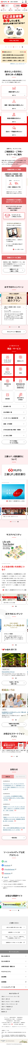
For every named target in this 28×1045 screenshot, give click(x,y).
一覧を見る (21, 52)
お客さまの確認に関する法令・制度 (14, 927)
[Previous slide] (6, 47)
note (5, 877)
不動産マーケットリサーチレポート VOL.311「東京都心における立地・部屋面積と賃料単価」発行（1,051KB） (14, 819)
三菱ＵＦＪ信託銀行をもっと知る (16, 501)
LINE (5, 861)
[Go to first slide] (26, 598)
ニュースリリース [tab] (20, 776)
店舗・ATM (10, 10)
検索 (22, 2)
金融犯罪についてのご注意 (14, 932)
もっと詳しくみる (19, 249)
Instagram (7, 873)
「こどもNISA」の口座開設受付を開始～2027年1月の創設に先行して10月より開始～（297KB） (14, 798)
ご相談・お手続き (18, 10)
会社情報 (3, 977)
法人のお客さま (5, 961)
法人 (7, 5)
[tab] (9, 521)
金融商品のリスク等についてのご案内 (14, 942)
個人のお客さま (5, 956)
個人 (3, 5)
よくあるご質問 (24, 10)
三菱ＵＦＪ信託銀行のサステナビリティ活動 (15, 590)
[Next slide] (19, 47)
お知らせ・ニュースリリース (17, 63)
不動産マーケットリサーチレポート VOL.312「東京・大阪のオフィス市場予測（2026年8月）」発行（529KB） (14, 808)
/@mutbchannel (9, 869)
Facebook (7, 865)
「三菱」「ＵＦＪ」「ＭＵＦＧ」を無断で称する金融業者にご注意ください (14, 937)
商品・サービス (3, 10)
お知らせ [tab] (8, 776)
